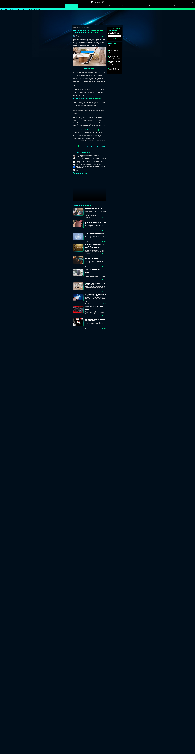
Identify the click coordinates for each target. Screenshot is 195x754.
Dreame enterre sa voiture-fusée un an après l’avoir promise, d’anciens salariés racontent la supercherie (94, 308)
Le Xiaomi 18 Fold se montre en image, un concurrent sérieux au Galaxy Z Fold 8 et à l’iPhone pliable (95, 222)
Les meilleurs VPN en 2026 (113, 72)
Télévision (39, 9)
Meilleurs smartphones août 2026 (114, 70)
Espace (58, 7)
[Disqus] (89, 188)
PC (19, 7)
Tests (85, 253)
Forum (175, 7)
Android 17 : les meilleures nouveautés (113, 51)
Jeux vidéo (26, 9)
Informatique (22, 9)
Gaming (32, 7)
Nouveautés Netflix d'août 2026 (114, 58)
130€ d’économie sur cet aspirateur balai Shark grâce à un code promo (95, 283)
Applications (86, 266)
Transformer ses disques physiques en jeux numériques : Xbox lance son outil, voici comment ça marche (95, 271)
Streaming (136, 7)
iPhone (86, 241)
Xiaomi (86, 230)
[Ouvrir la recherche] (193, 2)
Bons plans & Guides (78, 27)
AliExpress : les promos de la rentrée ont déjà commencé (113, 46)
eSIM (122, 7)
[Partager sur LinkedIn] (87, 146)
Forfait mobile (18, 9)
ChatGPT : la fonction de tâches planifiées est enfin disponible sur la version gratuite (95, 295)
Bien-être (188, 7)
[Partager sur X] (76, 146)
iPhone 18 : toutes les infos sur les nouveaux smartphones (114, 53)
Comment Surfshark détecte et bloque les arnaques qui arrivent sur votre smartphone (94, 209)
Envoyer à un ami (95, 146)
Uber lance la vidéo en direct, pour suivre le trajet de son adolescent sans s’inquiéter (95, 257)
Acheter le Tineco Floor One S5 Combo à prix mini (89, 129)
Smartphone (36, 9)
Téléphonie (6, 7)
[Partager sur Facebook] (81, 146)
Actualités (162, 7)
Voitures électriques (88, 315)
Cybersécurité (110, 7)
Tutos (84, 7)
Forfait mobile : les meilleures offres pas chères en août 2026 (114, 69)
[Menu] (2, 2)
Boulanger (10, 9)
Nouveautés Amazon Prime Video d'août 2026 (114, 62)
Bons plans (71, 7)
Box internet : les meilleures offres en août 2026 (114, 64)
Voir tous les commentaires (78, 202)
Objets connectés (31, 9)
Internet (86, 217)
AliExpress (6, 9)
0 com (100, 36)
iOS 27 (110, 55)
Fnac (15, 9)
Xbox (85, 279)
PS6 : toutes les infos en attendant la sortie (114, 57)
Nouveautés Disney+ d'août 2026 (114, 60)
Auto (45, 7)
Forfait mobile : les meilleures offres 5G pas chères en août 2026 (114, 67)
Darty (13, 9)
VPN (97, 7)
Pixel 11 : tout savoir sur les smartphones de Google (113, 49)
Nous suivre (103, 146)
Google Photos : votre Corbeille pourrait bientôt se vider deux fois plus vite (95, 319)
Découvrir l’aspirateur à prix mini (89, 68)
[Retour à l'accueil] (97, 2)
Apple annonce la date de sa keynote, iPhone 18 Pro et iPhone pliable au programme (94, 234)
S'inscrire (114, 38)
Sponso (77, 35)
